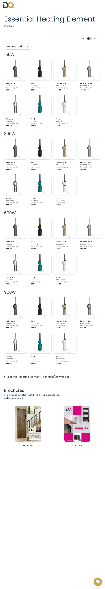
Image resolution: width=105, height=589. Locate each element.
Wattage (11, 46)
